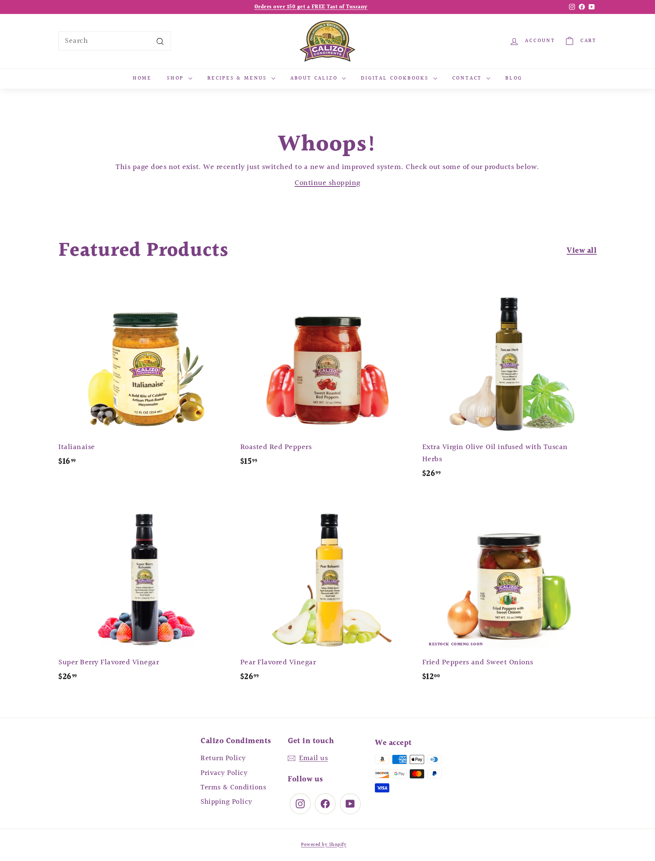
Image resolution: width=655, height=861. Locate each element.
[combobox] (114, 40)
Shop (176, 78)
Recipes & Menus (238, 78)
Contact (468, 78)
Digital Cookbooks (396, 78)
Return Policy (223, 758)
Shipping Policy (226, 802)
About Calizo (315, 78)
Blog (513, 78)
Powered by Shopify (323, 844)
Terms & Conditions (233, 787)
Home (142, 78)
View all (582, 251)
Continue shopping (327, 183)
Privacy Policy (224, 773)
